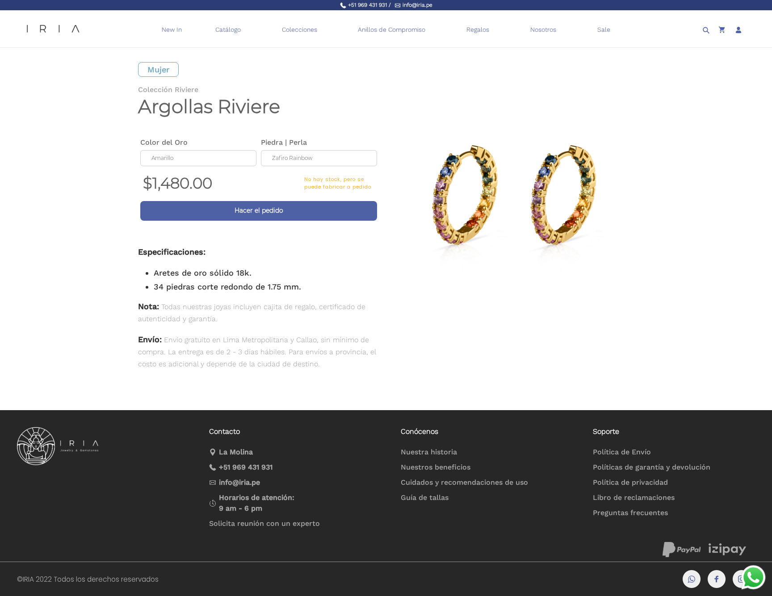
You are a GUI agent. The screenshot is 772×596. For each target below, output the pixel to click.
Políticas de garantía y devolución (651, 467)
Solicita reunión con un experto (264, 523)
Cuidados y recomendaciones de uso (464, 482)
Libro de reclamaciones (634, 497)
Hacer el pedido (259, 210)
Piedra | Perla (284, 142)
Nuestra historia (429, 452)
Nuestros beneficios (435, 467)
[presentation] (431, 30)
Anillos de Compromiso (391, 29)
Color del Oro (164, 142)
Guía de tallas (425, 497)
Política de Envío (622, 452)
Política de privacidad (630, 482)
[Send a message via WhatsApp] (753, 577)
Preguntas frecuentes (630, 512)
